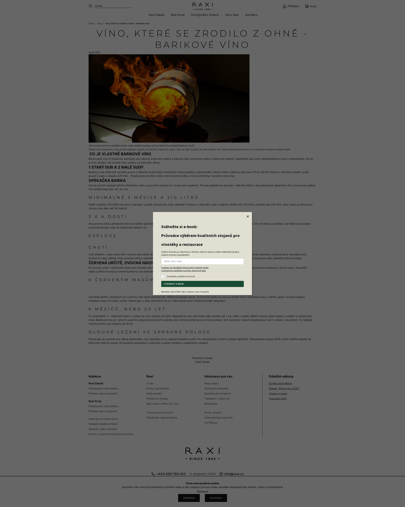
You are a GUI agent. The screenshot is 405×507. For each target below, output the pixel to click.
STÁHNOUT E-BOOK (174, 284)
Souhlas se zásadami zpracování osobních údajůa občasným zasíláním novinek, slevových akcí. (185, 269)
